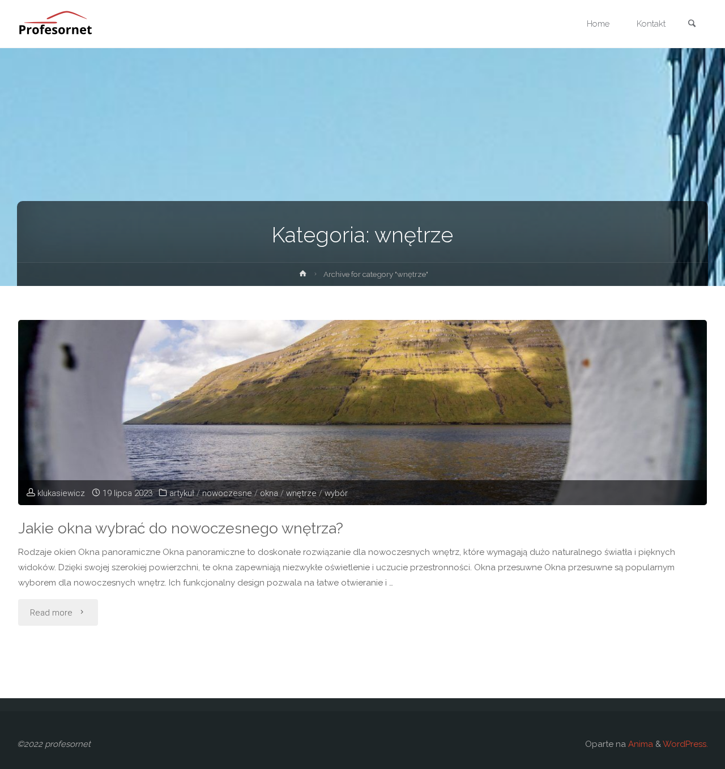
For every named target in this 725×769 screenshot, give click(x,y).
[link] (692, 24)
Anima (639, 744)
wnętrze (301, 493)
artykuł (181, 493)
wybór (336, 493)
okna (269, 493)
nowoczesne (227, 493)
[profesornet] (58, 24)
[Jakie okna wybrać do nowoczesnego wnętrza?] (362, 412)
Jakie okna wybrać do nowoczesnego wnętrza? (180, 528)
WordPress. (685, 744)
